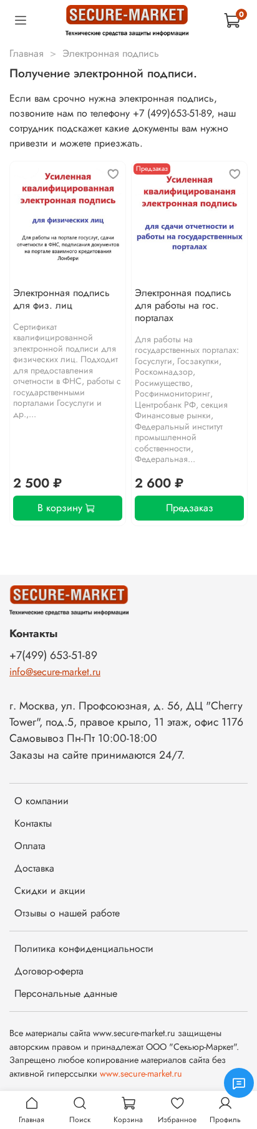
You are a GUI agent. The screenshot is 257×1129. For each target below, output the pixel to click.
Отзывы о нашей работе (67, 913)
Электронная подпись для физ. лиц (61, 299)
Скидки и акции (49, 890)
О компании (41, 801)
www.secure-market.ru (141, 1073)
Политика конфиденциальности (83, 948)
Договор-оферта (49, 971)
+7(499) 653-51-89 (53, 655)
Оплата (30, 845)
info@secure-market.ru (54, 672)
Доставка (34, 868)
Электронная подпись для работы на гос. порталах (183, 305)
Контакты (33, 823)
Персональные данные (65, 993)
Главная (26, 53)
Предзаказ (189, 508)
